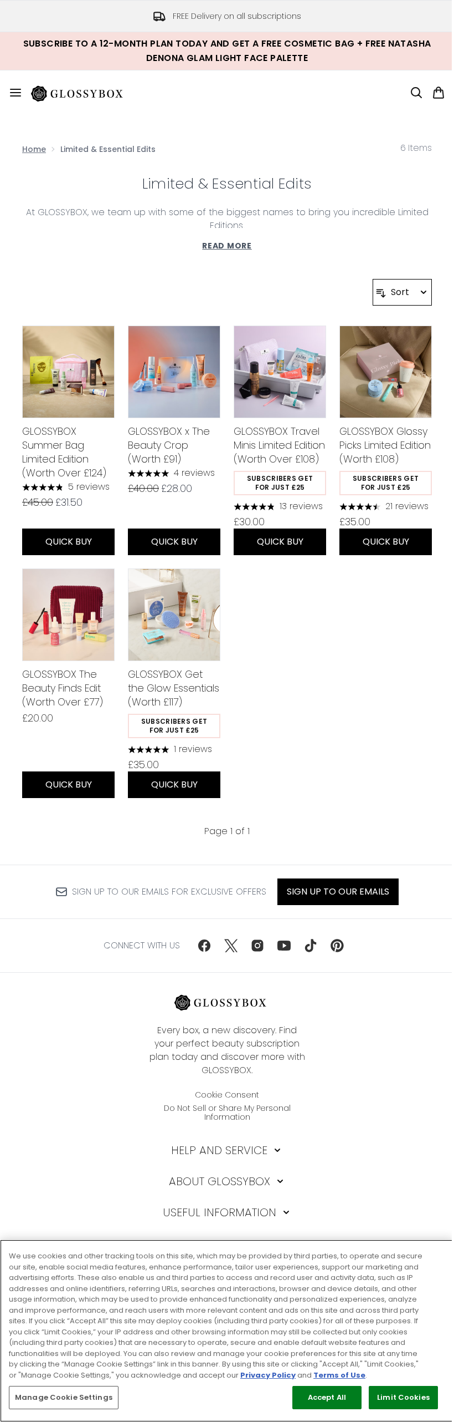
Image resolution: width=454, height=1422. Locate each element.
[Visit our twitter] (231, 945)
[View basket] (438, 92)
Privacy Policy (268, 1375)
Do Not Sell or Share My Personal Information (227, 1112)
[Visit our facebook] (204, 945)
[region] (227, 1331)
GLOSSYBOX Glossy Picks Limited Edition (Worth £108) (385, 445)
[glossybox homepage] (83, 92)
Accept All (327, 1397)
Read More (226, 245)
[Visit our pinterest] (337, 945)
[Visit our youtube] (284, 945)
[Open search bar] (416, 92)
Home (34, 149)
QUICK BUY (68, 541)
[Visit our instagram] (257, 945)
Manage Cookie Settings (63, 1397)
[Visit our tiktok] (310, 945)
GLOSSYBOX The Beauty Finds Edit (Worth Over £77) (62, 688)
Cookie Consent (227, 1094)
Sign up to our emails (338, 891)
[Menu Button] (11, 92)
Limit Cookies (403, 1397)
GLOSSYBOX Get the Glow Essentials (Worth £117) (173, 688)
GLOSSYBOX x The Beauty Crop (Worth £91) (169, 445)
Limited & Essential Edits (227, 184)
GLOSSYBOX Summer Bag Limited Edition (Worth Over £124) (64, 452)
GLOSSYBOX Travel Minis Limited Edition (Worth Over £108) (279, 445)
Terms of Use (339, 1375)
